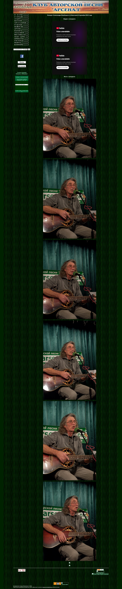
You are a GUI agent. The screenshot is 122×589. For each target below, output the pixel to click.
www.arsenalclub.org (48, 587)
